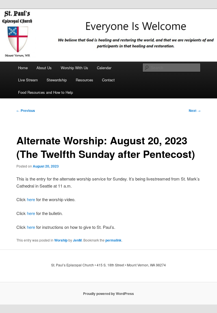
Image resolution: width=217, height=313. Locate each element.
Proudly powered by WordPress (108, 293)
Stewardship (57, 79)
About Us (44, 67)
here (31, 199)
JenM (77, 240)
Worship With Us (74, 67)
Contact (108, 79)
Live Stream (28, 79)
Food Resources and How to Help (45, 92)
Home (23, 67)
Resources (84, 79)
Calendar (104, 67)
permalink (113, 240)
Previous (25, 110)
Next (195, 110)
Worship (61, 240)
